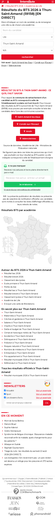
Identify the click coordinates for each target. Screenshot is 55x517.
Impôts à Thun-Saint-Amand (17, 326)
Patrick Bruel (10, 424)
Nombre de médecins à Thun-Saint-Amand (24, 349)
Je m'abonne (25, 184)
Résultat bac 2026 (12, 273)
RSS (19, 481)
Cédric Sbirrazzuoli (12, 431)
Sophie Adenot (11, 427)
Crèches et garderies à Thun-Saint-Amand (23, 319)
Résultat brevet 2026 (13, 277)
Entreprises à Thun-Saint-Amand (19, 353)
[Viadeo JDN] (41, 508)
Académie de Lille (34, 6)
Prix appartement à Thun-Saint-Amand (22, 356)
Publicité (42, 479)
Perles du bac (10, 287)
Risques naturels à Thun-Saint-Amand (21, 346)
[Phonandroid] (41, 514)
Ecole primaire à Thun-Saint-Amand (20, 283)
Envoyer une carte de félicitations (19, 304)
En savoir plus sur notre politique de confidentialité (22, 190)
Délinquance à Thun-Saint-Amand (19, 339)
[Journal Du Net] (14, 503)
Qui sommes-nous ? (9, 479)
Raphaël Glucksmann (14, 448)
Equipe (21, 479)
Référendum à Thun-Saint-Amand (20, 363)
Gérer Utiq (30, 484)
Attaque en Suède (12, 444)
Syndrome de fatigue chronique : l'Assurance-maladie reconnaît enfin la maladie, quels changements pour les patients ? (28, 437)
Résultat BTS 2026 (14, 6)
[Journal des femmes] (14, 498)
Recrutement (27, 481)
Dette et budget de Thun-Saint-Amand (22, 329)
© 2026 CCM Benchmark (33, 486)
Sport (8, 394)
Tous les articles (11, 481)
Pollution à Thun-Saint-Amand (18, 343)
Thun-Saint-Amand (13, 312)
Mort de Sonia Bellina (14, 421)
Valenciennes (15, 65)
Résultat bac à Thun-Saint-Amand (19, 290)
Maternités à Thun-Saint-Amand (19, 316)
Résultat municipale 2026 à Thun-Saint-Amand (25, 360)
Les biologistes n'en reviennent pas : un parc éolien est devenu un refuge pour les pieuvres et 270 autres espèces (28, 461)
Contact (50, 479)
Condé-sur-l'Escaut (43, 62)
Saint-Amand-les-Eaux (22, 62)
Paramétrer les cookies (16, 484)
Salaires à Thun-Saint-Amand (17, 322)
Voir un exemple (43, 390)
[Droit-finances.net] (41, 503)
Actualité (10, 390)
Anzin (4, 65)
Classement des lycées (14, 280)
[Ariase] (14, 513)
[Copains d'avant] (14, 508)
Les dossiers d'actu (14, 397)
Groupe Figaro (17, 486)
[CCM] (41, 497)
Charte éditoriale (31, 479)
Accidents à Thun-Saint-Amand (18, 336)
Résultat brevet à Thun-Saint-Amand (21, 294)
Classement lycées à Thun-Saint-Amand (22, 297)
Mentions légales (41, 484)
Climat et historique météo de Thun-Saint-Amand (27, 333)
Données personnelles (42, 481)
